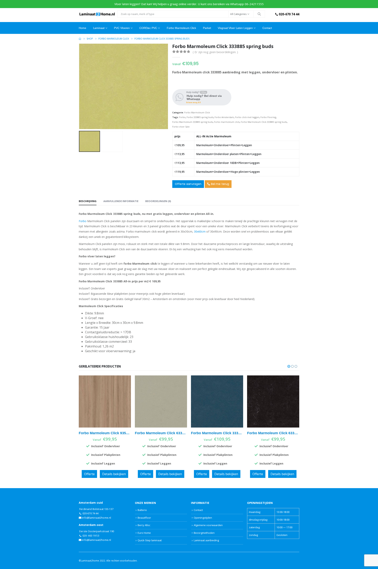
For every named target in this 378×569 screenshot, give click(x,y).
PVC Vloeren (122, 28)
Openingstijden (203, 517)
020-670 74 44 (289, 14)
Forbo (182, 117)
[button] (80, 86)
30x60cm (200, 231)
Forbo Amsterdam (224, 117)
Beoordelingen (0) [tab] (158, 201)
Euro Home (144, 533)
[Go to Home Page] (80, 38)
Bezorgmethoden (204, 533)
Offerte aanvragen (188, 184)
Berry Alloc (144, 525)
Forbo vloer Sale (181, 127)
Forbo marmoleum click (227, 122)
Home (82, 28)
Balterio (142, 510)
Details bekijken (114, 474)
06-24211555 (254, 4)
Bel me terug (219, 184)
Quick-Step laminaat (150, 540)
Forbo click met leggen (247, 117)
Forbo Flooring (268, 117)
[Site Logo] (97, 14)
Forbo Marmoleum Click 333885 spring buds (264, 122)
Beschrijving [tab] (87, 201)
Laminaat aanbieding (206, 540)
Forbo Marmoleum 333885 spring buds (192, 122)
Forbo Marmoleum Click (181, 28)
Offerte (89, 474)
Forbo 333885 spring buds (200, 117)
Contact (267, 28)
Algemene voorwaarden (208, 525)
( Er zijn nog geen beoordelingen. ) (215, 52)
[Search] (259, 14)
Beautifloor (144, 517)
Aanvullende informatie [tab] (120, 201)
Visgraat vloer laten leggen (235, 28)
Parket (207, 28)
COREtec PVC (148, 28)
